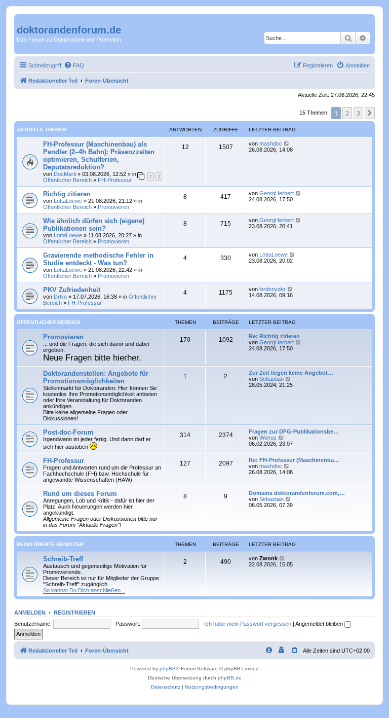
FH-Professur (115, 180)
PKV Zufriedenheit (71, 290)
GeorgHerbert (276, 193)
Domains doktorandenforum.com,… (297, 493)
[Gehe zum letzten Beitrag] (287, 143)
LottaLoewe (68, 201)
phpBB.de (230, 677)
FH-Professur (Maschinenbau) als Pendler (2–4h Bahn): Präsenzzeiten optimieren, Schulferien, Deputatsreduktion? (98, 155)
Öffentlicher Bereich (67, 180)
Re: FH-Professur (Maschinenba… (294, 460)
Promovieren (113, 207)
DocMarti (65, 174)
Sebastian (271, 379)
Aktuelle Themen (41, 129)
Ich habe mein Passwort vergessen (247, 624)
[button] (370, 113)
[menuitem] (74, 65)
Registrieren (74, 612)
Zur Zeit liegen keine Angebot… (291, 373)
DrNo (60, 297)
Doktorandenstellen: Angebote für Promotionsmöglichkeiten (95, 377)
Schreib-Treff (63, 559)
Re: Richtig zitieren (274, 336)
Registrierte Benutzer (50, 544)
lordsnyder (272, 289)
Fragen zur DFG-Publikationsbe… (294, 431)
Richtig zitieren (67, 194)
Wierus (268, 438)
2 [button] (347, 113)
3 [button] (358, 113)
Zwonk (268, 558)
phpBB (168, 668)
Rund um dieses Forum (80, 493)
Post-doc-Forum (68, 432)
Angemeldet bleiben (319, 624)
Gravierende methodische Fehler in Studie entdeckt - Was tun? (98, 259)
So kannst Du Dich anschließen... (84, 590)
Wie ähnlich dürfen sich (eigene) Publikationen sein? (93, 224)
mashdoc (270, 143)
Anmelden (30, 612)
